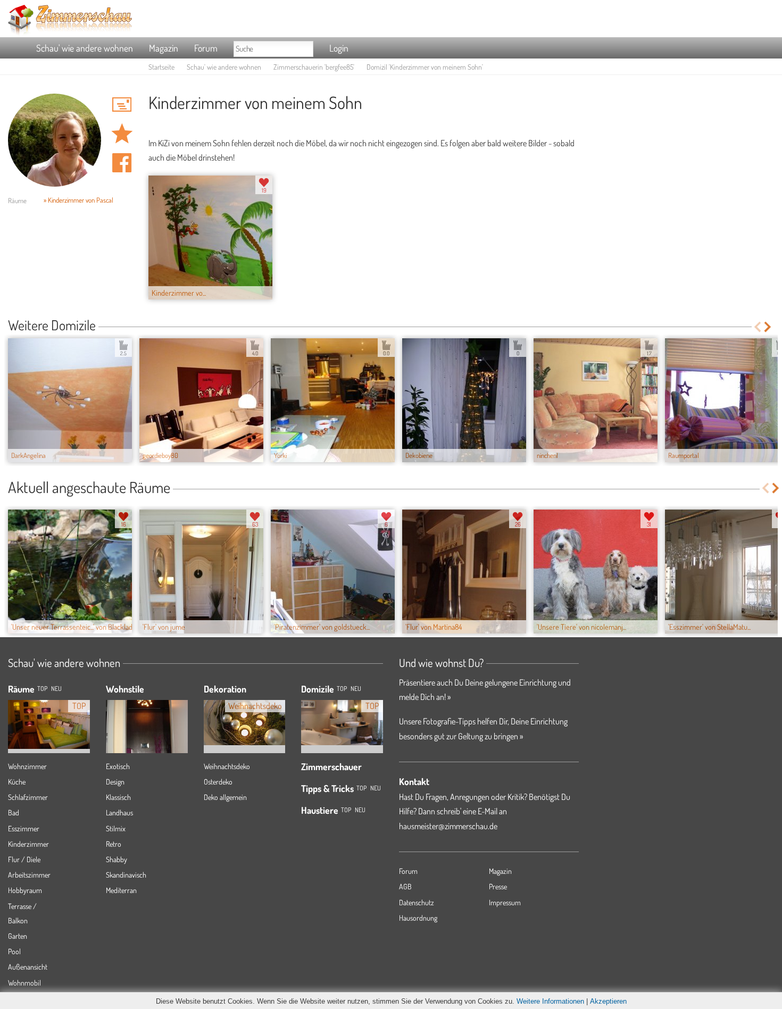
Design (115, 781)
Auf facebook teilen (121, 162)
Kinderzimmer (28, 843)
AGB (405, 886)
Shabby (116, 859)
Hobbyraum (25, 890)
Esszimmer (23, 828)
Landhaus (119, 812)
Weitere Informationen (550, 1001)
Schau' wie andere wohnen (84, 48)
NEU (56, 689)
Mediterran (121, 890)
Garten (17, 935)
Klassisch (118, 797)
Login (338, 48)
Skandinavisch (126, 874)
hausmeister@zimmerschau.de (448, 826)
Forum (206, 48)
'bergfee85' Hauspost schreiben (121, 104)
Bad (13, 812)
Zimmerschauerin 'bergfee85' (313, 66)
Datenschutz (416, 902)
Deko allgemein (225, 797)
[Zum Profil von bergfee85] (54, 140)
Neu (356, 689)
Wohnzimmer (27, 766)
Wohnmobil (24, 982)
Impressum (505, 902)
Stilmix (116, 828)
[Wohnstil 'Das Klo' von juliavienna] (147, 738)
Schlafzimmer (28, 797)
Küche (17, 781)
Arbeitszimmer (29, 874)
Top (342, 689)
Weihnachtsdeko (227, 766)
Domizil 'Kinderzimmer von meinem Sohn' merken (121, 133)
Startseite (161, 66)
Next (768, 326)
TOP (42, 689)
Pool (14, 951)
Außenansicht (27, 966)
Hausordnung (418, 917)
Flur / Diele (24, 859)
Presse (498, 886)
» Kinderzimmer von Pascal (78, 200)
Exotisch (118, 766)
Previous (757, 326)
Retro (113, 843)
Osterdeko (218, 781)
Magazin (163, 48)
